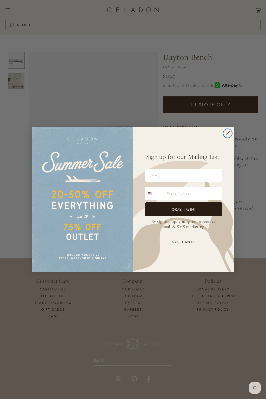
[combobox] (154, 193)
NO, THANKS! (184, 241)
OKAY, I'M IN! (184, 209)
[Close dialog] (227, 133)
